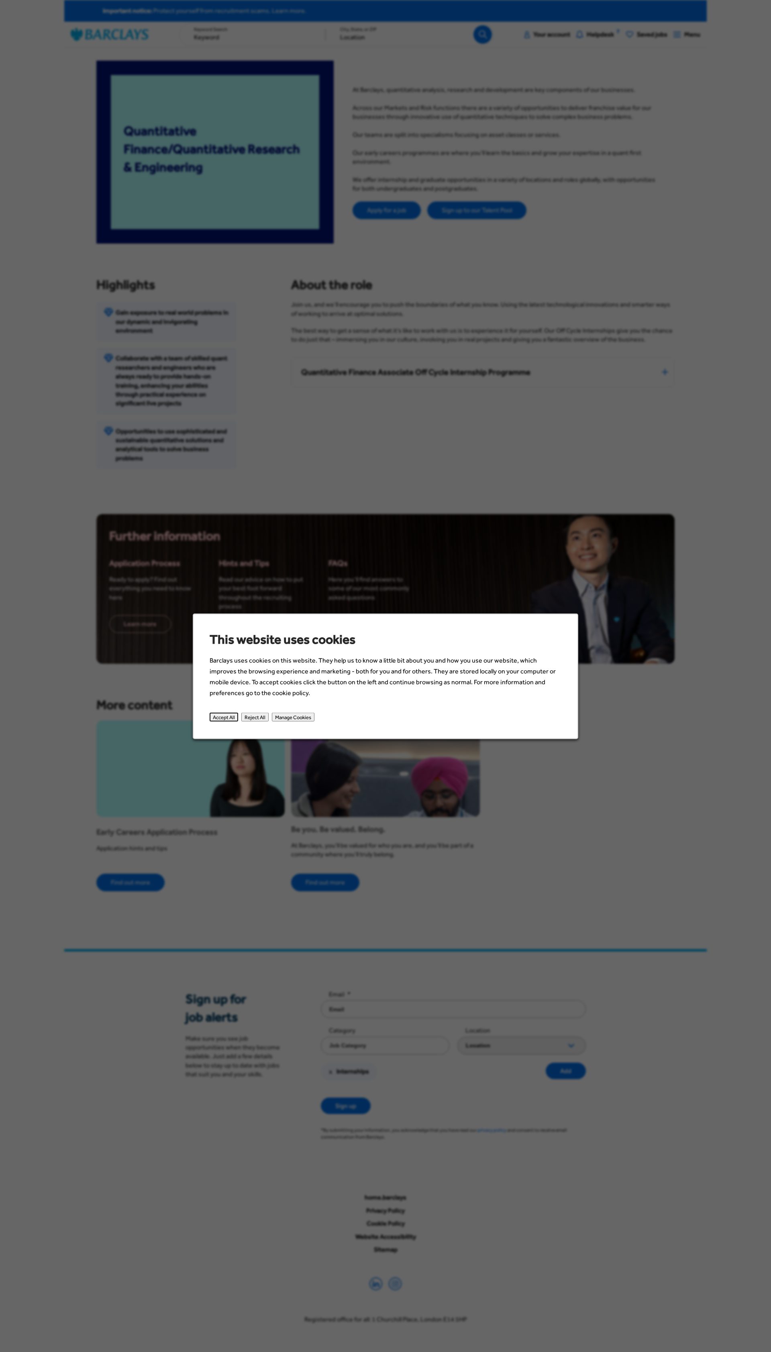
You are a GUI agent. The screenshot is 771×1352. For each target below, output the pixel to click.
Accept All (224, 717)
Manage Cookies (293, 717)
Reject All (255, 717)
